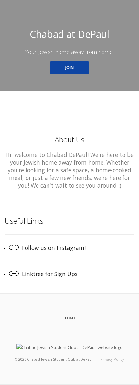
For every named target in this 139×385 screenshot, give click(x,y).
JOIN (69, 67)
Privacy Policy (112, 359)
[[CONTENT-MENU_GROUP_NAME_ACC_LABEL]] (69, 347)
